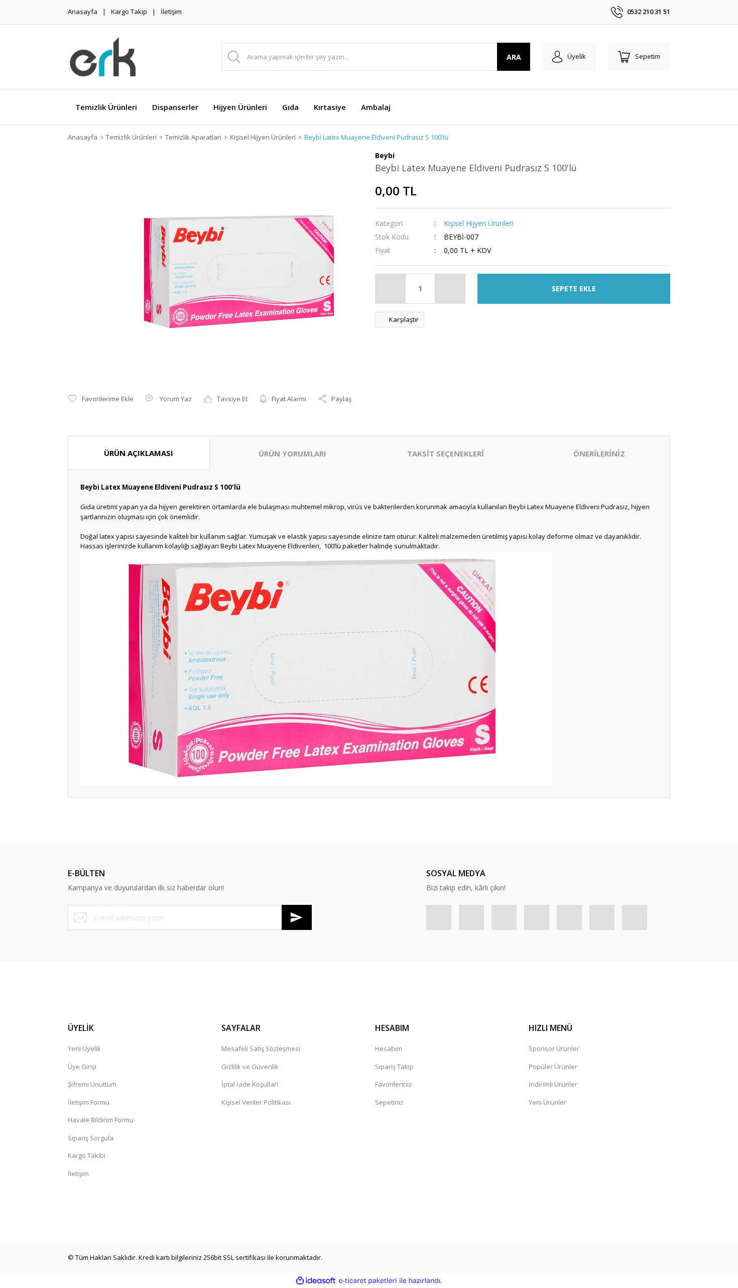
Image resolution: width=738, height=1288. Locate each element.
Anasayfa (82, 11)
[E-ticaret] (367, 1281)
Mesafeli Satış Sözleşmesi (260, 1048)
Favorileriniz (393, 1084)
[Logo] (103, 57)
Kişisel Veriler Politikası (256, 1102)
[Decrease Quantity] (391, 288)
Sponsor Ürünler (554, 1048)
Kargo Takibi (86, 1155)
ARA (514, 57)
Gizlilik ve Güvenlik (250, 1066)
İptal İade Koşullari (249, 1084)
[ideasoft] (316, 1281)
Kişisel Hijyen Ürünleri (478, 223)
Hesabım (388, 1048)
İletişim (171, 11)
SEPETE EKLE (574, 288)
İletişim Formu (88, 1102)
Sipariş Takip (394, 1066)
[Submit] (297, 917)
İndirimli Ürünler (553, 1084)
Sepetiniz (389, 1102)
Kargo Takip (129, 11)
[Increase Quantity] (450, 288)
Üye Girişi (82, 1066)
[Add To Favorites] (101, 399)
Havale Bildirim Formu (101, 1119)
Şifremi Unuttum (92, 1084)
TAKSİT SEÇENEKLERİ (445, 453)
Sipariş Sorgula (90, 1137)
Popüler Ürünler (553, 1066)
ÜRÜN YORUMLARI (292, 453)
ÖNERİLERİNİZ (599, 453)
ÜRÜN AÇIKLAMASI (138, 453)
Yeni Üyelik (84, 1048)
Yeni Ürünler (547, 1102)
